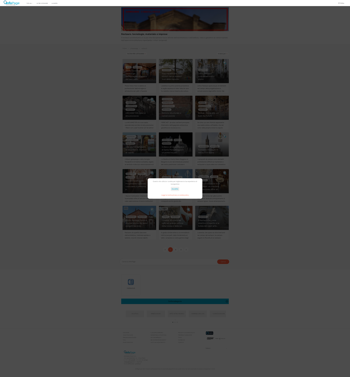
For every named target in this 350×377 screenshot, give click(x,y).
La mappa (55, 3)
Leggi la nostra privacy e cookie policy (175, 195)
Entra (342, 3)
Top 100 (29, 3)
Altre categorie (42, 3)
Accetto (175, 189)
